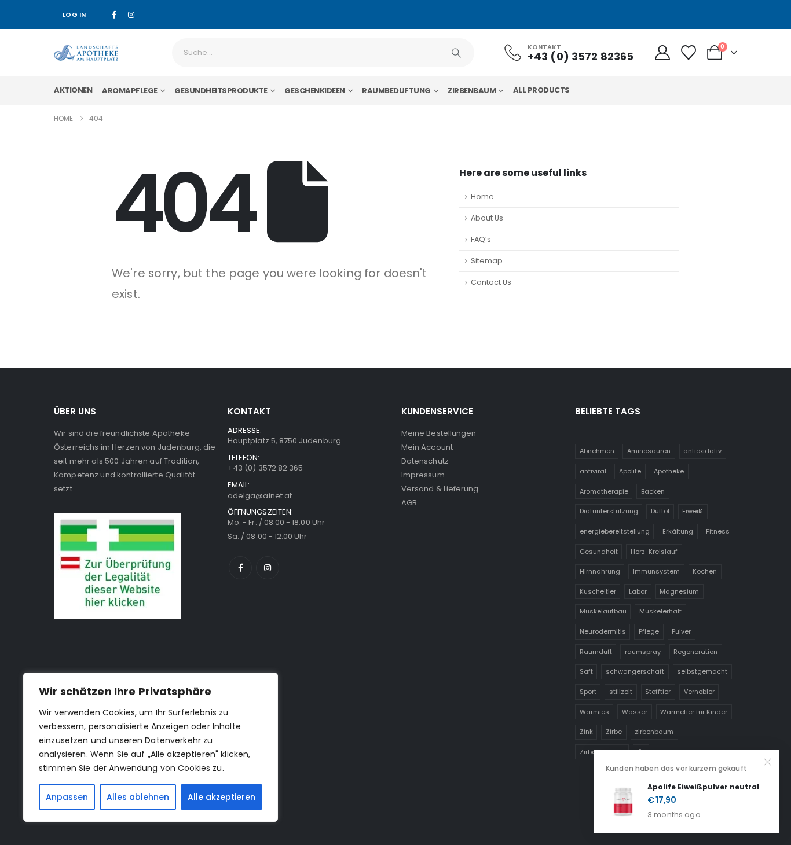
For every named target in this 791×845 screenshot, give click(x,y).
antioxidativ (702, 450)
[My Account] (662, 52)
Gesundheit (599, 551)
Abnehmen (597, 450)
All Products (541, 89)
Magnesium (679, 591)
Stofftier (658, 691)
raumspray (643, 651)
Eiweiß (692, 511)
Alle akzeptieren (221, 797)
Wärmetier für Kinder (693, 712)
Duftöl (660, 511)
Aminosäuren (649, 450)
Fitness (718, 531)
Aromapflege (130, 90)
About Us (487, 218)
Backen (653, 491)
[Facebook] (114, 14)
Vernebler (699, 691)
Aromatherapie (604, 491)
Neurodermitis (603, 631)
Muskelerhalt (660, 611)
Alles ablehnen (138, 797)
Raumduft (596, 651)
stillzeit (620, 691)
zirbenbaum (654, 731)
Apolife (630, 471)
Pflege (649, 631)
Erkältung (677, 531)
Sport (588, 691)
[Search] (456, 52)
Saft (586, 671)
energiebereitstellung (615, 531)
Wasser (634, 712)
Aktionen (73, 89)
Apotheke (669, 471)
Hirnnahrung (600, 571)
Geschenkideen (314, 90)
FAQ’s (481, 239)
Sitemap (487, 261)
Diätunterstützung (609, 511)
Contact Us (491, 282)
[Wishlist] (689, 52)
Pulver (681, 631)
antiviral (593, 471)
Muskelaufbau (603, 611)
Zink (586, 731)
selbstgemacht (702, 671)
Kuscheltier (598, 591)
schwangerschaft (635, 671)
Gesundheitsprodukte (221, 90)
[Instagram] (130, 14)
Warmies (594, 712)
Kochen (705, 571)
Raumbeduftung (396, 90)
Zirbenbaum (472, 90)
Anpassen (67, 797)
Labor (638, 591)
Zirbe (614, 731)
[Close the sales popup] (768, 761)
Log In (74, 14)
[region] (150, 747)
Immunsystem (656, 571)
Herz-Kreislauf (654, 551)
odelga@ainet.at (260, 495)
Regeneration (695, 651)
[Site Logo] (86, 53)
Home (482, 196)
